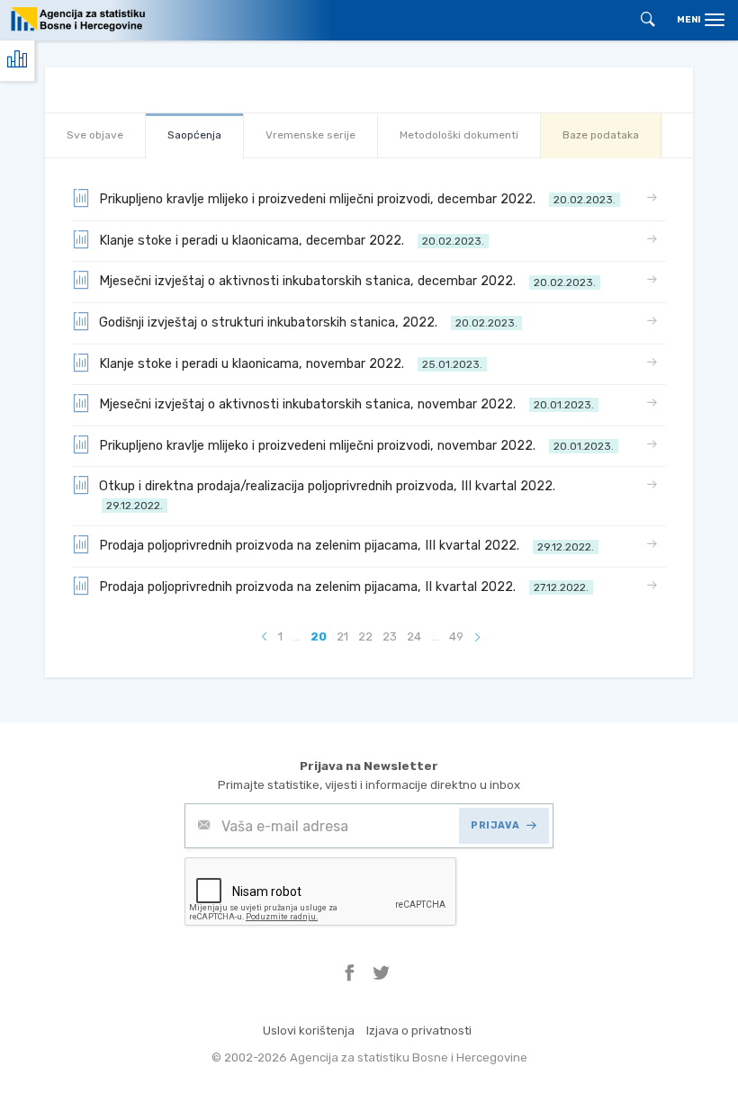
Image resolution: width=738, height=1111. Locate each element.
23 (389, 636)
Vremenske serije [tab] (311, 135)
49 (456, 636)
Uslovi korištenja (309, 1030)
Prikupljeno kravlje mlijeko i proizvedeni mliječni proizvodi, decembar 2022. (357, 199)
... (296, 636)
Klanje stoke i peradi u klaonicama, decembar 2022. (291, 240)
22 (365, 636)
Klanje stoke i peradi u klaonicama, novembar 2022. (290, 364)
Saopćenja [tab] (194, 135)
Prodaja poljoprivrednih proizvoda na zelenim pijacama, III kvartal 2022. (346, 545)
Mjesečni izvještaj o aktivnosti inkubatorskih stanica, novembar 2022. (346, 404)
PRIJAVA (495, 825)
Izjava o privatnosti (419, 1030)
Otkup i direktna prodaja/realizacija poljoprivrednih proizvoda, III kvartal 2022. (330, 495)
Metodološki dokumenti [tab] (459, 135)
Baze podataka (600, 135)
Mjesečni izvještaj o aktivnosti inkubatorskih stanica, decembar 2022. (347, 281)
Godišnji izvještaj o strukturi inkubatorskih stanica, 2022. (308, 322)
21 (342, 636)
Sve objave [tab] (95, 135)
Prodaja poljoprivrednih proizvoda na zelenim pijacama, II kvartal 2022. (344, 587)
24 (414, 636)
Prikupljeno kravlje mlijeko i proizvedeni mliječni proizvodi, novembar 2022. (356, 445)
